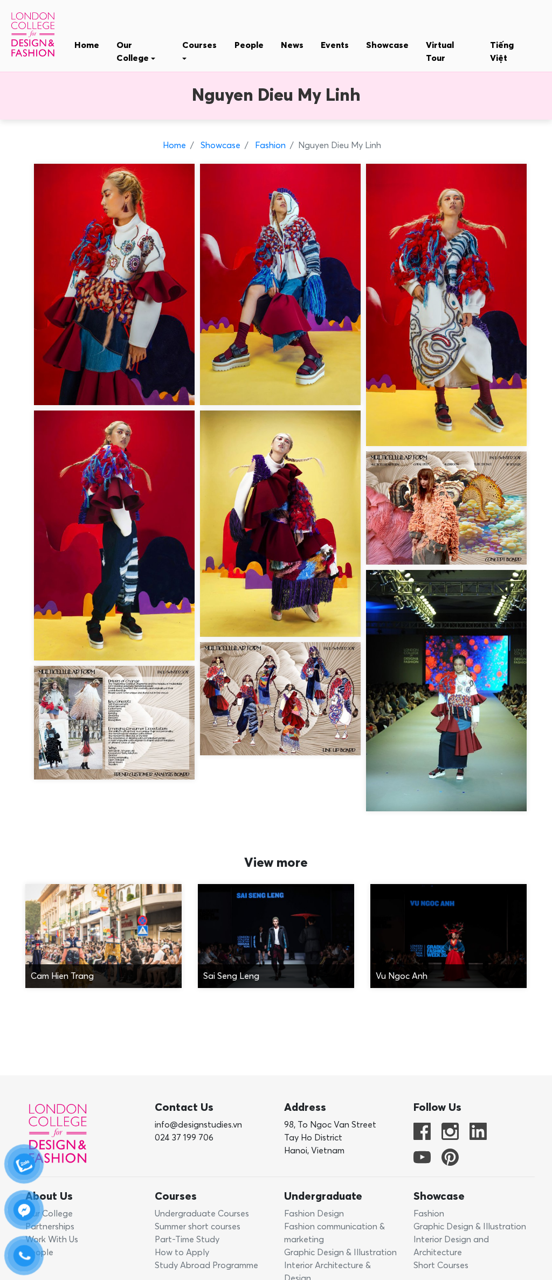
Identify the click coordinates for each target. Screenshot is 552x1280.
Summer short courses (197, 1226)
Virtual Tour (440, 51)
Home (86, 45)
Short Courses (440, 1265)
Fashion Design (314, 1213)
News (292, 45)
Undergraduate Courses (202, 1213)
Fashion (269, 145)
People (249, 45)
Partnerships (49, 1226)
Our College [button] (133, 51)
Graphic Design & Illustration (340, 1252)
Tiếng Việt (502, 51)
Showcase (387, 45)
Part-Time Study (187, 1239)
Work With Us (51, 1239)
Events (335, 45)
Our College (49, 1213)
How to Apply (182, 1252)
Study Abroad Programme (206, 1265)
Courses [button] (199, 45)
